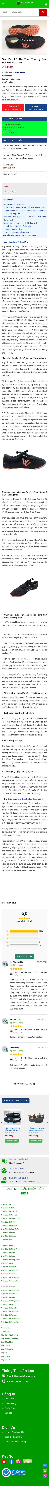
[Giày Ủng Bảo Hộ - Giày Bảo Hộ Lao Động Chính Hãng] (24, 4)
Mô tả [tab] (6, 186)
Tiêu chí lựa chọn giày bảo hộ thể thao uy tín (20, 223)
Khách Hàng (10, 1403)
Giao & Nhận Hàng (13, 1437)
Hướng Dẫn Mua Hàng (15, 1432)
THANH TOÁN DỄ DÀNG (18, 1178)
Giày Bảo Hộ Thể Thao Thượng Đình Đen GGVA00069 (30, 973)
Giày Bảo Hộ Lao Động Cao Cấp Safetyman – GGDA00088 (36, 1129)
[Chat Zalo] (45, 1465)
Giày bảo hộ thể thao (14, 242)
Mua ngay (36, 106)
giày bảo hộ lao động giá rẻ (31, 799)
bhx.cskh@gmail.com (25, 1376)
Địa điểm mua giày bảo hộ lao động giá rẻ (19, 235)
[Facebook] (11, 1461)
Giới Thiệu (10, 1398)
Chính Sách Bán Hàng (15, 1441)
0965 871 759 (9, 168)
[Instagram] (18, 1461)
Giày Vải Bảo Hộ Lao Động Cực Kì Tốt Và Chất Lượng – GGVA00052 (12, 1129)
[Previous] (1, 1126)
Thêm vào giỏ (12, 106)
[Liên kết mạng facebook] (45, 1476)
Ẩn (13, 199)
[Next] (47, 1126)
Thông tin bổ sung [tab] (11, 191)
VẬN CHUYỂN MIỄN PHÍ (18, 1159)
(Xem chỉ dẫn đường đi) (17, 149)
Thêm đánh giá (24, 957)
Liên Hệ (8, 1413)
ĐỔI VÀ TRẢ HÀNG (16, 1169)
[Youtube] (4, 1461)
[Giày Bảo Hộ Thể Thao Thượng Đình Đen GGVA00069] (11, 974)
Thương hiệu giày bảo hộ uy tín (18, 232)
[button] (3, 4)
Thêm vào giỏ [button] (12, 1140)
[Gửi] (43, 12)
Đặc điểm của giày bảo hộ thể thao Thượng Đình (25, 207)
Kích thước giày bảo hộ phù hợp (18, 226)
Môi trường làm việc (14, 229)
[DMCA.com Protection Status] (27, 1461)
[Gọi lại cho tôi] (45, 1470)
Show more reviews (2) (24, 1084)
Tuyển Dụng (10, 1408)
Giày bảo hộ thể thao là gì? (13, 204)
